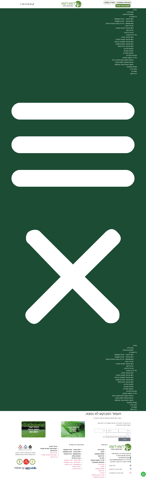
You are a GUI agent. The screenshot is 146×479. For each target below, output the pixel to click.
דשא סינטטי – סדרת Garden (124, 21)
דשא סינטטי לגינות (127, 37)
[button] (73, 209)
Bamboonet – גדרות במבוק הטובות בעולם (119, 23)
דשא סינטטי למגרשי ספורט (124, 28)
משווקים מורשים (128, 14)
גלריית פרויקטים (131, 35)
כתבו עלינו (133, 69)
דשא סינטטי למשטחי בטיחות (124, 42)
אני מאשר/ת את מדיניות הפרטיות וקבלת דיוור (116, 437)
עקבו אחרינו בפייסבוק (115, 469)
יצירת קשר (133, 73)
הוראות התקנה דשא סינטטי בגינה (122, 60)
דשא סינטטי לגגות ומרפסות (124, 44)
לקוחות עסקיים (128, 51)
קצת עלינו (130, 12)
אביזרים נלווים (128, 32)
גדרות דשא (129, 30)
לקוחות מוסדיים (128, 53)
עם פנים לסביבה (131, 55)
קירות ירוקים (129, 26)
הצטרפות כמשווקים (98, 462)
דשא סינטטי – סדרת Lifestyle (123, 19)
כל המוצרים (133, 16)
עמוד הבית (101, 449)
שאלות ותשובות (132, 67)
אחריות (102, 458)
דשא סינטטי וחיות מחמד (125, 46)
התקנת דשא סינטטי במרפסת (124, 64)
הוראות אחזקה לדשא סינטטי (124, 62)
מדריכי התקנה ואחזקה (130, 58)
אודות (135, 10)
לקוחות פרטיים (128, 48)
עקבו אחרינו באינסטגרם (116, 473)
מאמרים (134, 71)
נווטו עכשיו (112, 465)
